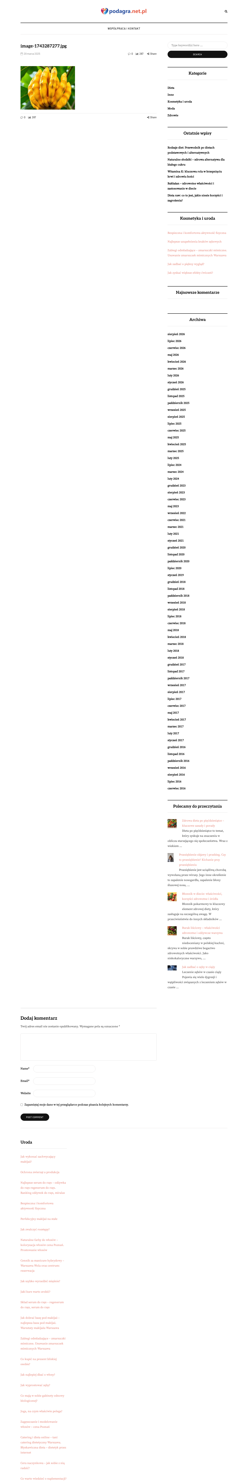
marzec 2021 (176, 527)
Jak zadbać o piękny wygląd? (186, 264)
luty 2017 (173, 733)
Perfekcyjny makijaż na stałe (39, 1219)
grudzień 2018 (177, 582)
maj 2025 (173, 437)
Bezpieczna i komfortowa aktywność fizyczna (197, 233)
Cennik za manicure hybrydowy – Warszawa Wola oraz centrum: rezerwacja (42, 1266)
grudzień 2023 (177, 485)
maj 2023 (173, 506)
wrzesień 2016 (177, 768)
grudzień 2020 (177, 547)
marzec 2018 (176, 644)
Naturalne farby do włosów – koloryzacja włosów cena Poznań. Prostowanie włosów (42, 1245)
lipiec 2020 (174, 568)
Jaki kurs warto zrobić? (35, 1292)
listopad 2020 (176, 554)
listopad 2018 (176, 589)
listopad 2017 (176, 671)
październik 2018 (178, 596)
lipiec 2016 (174, 781)
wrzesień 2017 (177, 685)
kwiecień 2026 (177, 362)
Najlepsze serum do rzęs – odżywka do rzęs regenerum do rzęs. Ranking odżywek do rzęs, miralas (43, 1188)
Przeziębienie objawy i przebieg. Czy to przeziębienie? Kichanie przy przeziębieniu (202, 860)
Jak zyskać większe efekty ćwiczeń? (190, 273)
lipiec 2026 (174, 341)
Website (26, 1093)
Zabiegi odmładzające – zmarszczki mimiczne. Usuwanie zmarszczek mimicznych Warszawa (43, 1343)
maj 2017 (173, 713)
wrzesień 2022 (177, 513)
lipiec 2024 (174, 465)
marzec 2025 (176, 451)
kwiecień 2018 (177, 637)
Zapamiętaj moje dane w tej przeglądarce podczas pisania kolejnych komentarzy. (77, 1104)
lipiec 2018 (174, 616)
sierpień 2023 (176, 492)
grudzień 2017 (177, 664)
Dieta (171, 88)
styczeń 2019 (176, 575)
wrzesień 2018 (177, 602)
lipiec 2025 (174, 423)
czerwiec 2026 (177, 348)
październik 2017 (178, 678)
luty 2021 (173, 534)
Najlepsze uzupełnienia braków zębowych (195, 241)
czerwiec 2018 (177, 623)
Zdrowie (173, 115)
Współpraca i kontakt (124, 28)
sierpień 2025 (176, 417)
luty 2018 (173, 651)
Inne (171, 95)
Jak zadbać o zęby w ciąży (198, 967)
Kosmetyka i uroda (180, 101)
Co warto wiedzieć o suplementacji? (44, 1478)
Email (25, 1081)
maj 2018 (173, 630)
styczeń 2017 (176, 740)
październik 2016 (178, 761)
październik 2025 (178, 403)
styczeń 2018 (176, 657)
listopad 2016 (176, 754)
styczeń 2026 (176, 382)
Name (25, 1068)
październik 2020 (178, 561)
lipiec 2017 (174, 699)
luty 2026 (173, 375)
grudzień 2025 (177, 389)
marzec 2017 (176, 726)
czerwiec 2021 (177, 520)
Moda (171, 108)
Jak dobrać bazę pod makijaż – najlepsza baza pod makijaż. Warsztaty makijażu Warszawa (40, 1323)
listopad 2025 (176, 396)
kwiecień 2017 (177, 719)
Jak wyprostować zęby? (35, 1385)
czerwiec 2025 (177, 430)
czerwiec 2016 (177, 788)
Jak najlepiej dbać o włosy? (38, 1375)
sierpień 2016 (176, 774)
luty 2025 (173, 458)
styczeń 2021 (176, 540)
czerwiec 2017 (177, 706)
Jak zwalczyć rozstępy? (35, 1229)
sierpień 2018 (176, 609)
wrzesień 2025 (177, 410)
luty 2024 (173, 479)
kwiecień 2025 (177, 444)
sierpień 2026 (176, 334)
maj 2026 (173, 355)
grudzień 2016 (177, 747)
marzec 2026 (176, 368)
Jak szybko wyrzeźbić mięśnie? (40, 1281)
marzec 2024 (176, 472)
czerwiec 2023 (177, 499)
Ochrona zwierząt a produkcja (40, 1172)
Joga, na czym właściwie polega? (41, 1411)
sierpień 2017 (176, 692)
